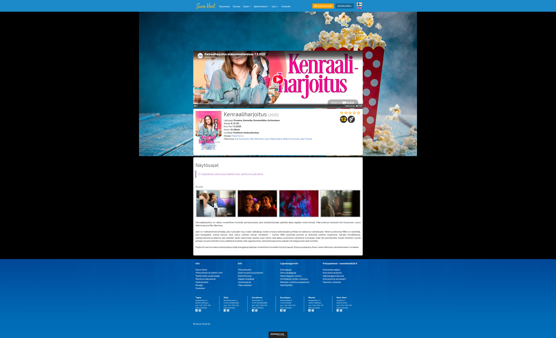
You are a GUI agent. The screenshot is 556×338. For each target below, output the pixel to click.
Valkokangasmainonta (333, 276)
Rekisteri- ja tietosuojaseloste (294, 282)
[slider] (271, 106)
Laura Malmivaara (273, 138)
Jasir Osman (306, 138)
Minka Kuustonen (291, 138)
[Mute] (357, 106)
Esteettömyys (245, 276)
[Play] (195, 106)
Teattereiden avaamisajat (207, 276)
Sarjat (246, 6)
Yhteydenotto (244, 269)
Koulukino (200, 288)
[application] (278, 79)
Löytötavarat (244, 282)
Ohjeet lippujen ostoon (291, 276)
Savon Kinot (201, 269)
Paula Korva (237, 135)
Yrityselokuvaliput (331, 269)
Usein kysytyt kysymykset (250, 272)
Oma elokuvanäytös (332, 272)
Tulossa (236, 6)
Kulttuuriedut (201, 282)
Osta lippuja (285, 269)
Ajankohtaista (260, 6)
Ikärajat (199, 285)
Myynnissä (224, 6)
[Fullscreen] (361, 106)
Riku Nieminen (257, 138)
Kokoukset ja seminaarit (334, 279)
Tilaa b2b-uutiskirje (332, 282)
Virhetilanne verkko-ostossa (294, 279)
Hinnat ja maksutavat (205, 279)
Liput (274, 6)
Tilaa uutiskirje (245, 285)
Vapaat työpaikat (246, 279)
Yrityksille (286, 6)
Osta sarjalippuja (288, 272)
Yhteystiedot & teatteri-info (209, 272)
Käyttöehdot (286, 285)
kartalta (204, 308)
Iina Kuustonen (242, 138)
